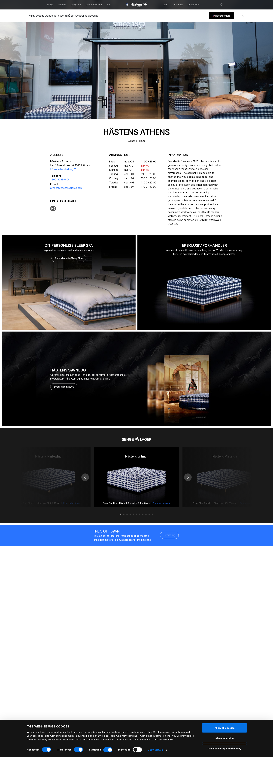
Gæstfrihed (177, 4)
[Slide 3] (127, 514)
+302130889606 (60, 179)
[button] (221, 15)
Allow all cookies (225, 727)
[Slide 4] (130, 514)
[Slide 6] (136, 514)
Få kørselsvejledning (63, 169)
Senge (50, 4)
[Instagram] (53, 209)
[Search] (221, 4)
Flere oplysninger (161, 503)
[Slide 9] (146, 514)
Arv (108, 4)
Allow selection (224, 738)
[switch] (78, 749)
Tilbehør (62, 4)
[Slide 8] (142, 514)
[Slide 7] (139, 514)
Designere (76, 4)
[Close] (243, 16)
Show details (156, 749)
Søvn (165, 4)
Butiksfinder (194, 4)
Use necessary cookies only (224, 748)
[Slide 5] (133, 514)
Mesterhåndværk (94, 4)
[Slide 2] (123, 514)
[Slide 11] (152, 514)
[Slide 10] (149, 514)
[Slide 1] (120, 514)
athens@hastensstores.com (66, 187)
